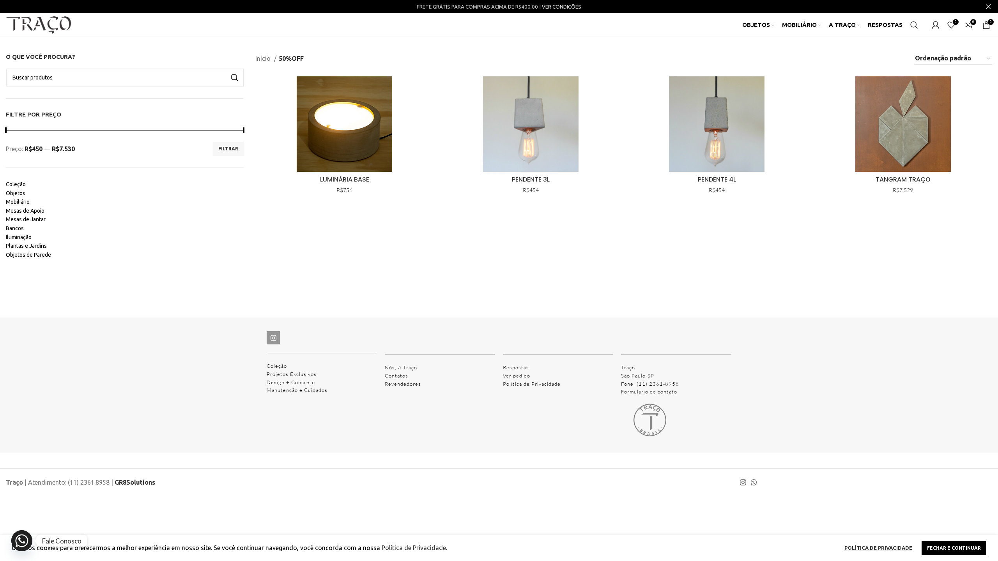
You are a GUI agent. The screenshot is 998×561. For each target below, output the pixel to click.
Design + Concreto (291, 382)
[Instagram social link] (743, 482)
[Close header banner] (988, 6)
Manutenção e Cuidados (297, 390)
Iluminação (19, 237)
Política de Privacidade (532, 384)
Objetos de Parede (28, 255)
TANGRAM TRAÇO (903, 179)
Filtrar (228, 148)
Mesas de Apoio (25, 211)
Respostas (516, 367)
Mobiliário (18, 202)
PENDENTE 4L (717, 179)
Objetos (15, 193)
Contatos (396, 375)
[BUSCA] (235, 77)
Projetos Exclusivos (292, 374)
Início (263, 58)
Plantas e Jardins (26, 246)
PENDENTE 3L (531, 179)
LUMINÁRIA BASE (344, 179)
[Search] (914, 25)
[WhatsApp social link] (753, 482)
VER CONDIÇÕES (561, 7)
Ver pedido (516, 375)
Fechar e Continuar (954, 547)
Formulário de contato (649, 391)
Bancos (15, 228)
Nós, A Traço (401, 367)
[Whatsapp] (21, 540)
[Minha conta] (935, 25)
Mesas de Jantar (26, 219)
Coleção (16, 184)
